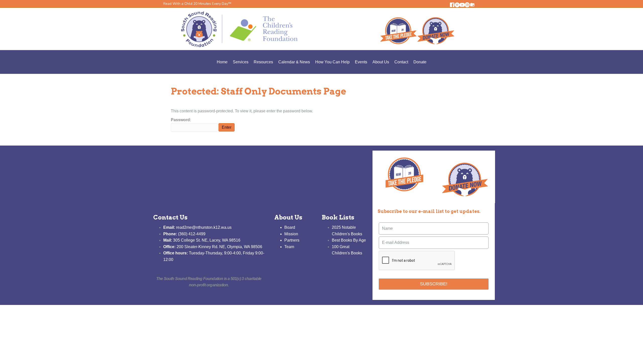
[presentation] (417, 260)
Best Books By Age (349, 240)
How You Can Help (332, 62)
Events (361, 62)
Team (289, 247)
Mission (291, 234)
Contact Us (170, 217)
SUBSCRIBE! (433, 283)
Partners (291, 240)
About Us (380, 62)
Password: (181, 120)
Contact (401, 62)
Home (222, 62)
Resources (263, 62)
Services (240, 62)
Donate (419, 62)
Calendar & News (294, 62)
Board (289, 227)
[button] (452, 4)
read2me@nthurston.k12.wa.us (197, 227)
